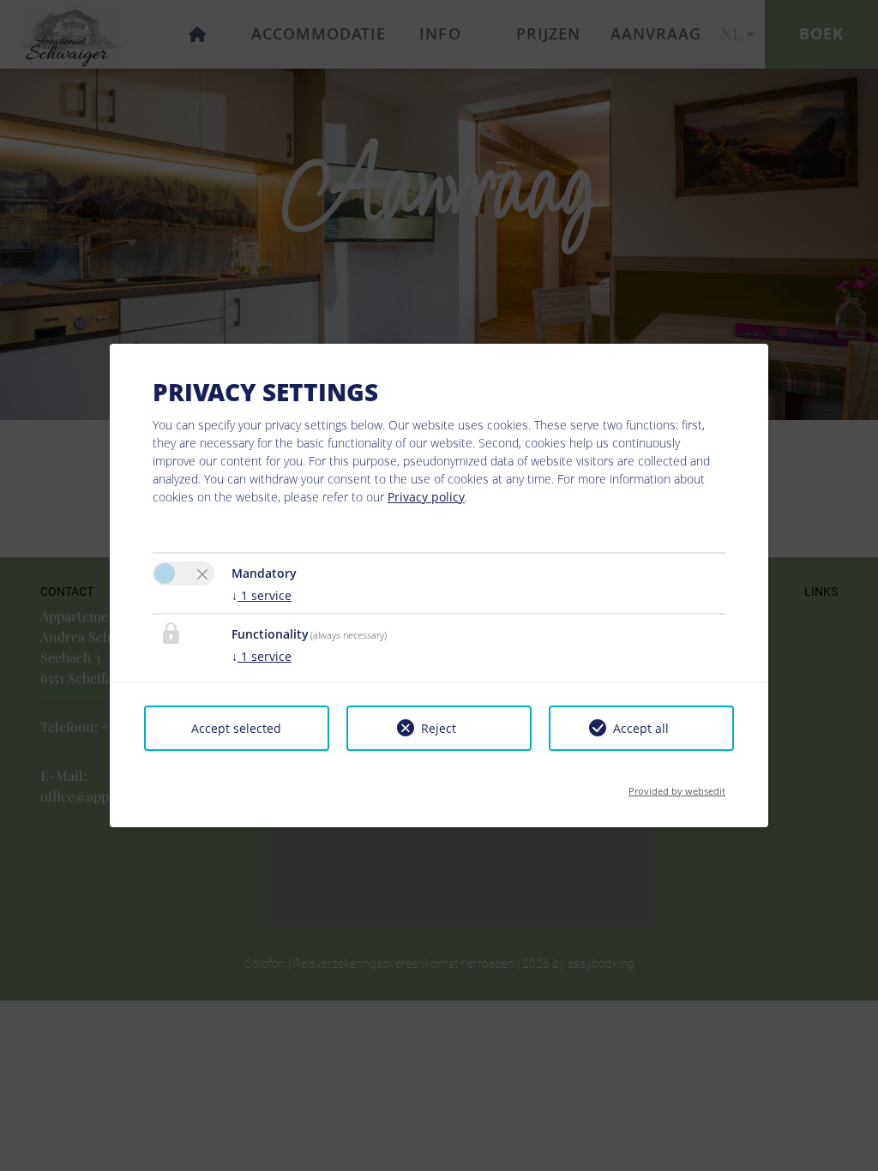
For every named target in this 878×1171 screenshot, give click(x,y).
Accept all (641, 728)
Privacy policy (426, 497)
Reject (438, 728)
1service (262, 595)
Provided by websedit (676, 785)
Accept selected (236, 728)
